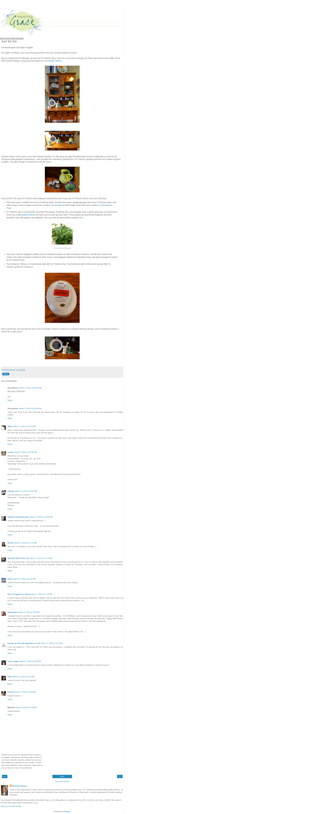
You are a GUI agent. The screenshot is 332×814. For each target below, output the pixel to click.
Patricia (11, 491)
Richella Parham (19, 786)
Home (62, 776)
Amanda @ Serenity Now (18, 517)
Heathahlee (13, 612)
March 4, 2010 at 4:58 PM (25, 692)
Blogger (67, 811)
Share (6, 374)
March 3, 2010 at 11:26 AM (24, 579)
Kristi (10, 677)
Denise (11, 543)
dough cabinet (54, 61)
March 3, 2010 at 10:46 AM (41, 517)
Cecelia (11, 692)
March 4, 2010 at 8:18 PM (26, 707)
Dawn (10, 426)
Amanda (58, 205)
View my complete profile (11, 806)
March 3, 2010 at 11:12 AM (25, 543)
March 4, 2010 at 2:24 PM (23, 677)
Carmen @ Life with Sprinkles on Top (24, 643)
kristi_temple (13, 661)
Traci (8, 208)
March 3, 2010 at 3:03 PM (29, 612)
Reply (10, 400)
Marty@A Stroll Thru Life (18, 558)
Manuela (106, 205)
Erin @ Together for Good (19, 594)
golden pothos (28, 215)
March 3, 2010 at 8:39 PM (30, 661)
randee (11, 452)
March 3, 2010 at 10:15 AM (24, 426)
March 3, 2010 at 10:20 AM (25, 452)
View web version (62, 781)
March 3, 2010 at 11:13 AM (41, 558)
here (81, 218)
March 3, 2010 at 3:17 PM (51, 643)
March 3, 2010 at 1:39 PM (41, 594)
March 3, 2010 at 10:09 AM (30, 408)
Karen (10, 579)
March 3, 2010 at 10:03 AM (30, 388)
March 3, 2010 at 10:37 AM (26, 491)
